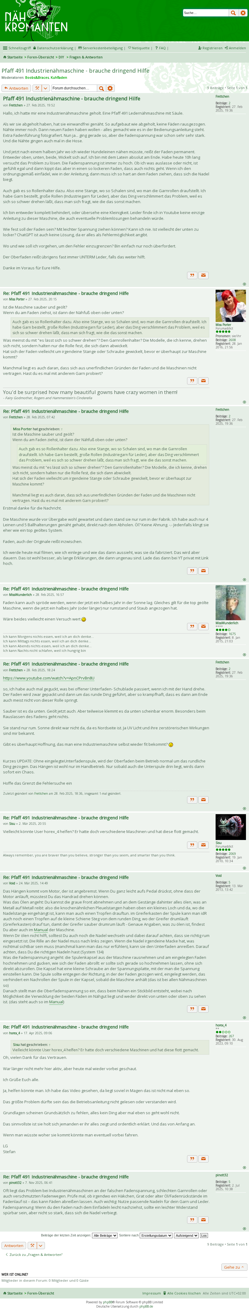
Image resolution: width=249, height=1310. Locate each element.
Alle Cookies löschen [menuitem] (184, 1293)
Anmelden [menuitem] (237, 48)
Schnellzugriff (20, 48)
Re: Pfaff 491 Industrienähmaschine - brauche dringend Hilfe (66, 293)
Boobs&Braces (37, 77)
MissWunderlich (227, 623)
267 (231, 1036)
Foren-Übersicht (40, 57)
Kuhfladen (59, 77)
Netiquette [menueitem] (141, 48)
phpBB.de (146, 1306)
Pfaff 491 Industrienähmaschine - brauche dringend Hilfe (75, 70)
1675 (232, 634)
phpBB (107, 1302)
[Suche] (234, 12)
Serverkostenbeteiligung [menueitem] (103, 48)
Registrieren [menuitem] (213, 48)
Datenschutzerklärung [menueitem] (55, 48)
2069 (232, 854)
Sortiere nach (129, 1235)
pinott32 (222, 1175)
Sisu (219, 843)
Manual (41, 929)
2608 (232, 340)
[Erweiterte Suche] (243, 12)
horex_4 (221, 1025)
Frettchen (222, 96)
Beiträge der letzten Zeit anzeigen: (66, 1235)
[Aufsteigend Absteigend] (186, 1235)
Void (219, 875)
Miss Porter (223, 325)
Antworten (18, 88)
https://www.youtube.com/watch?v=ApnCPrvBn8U (48, 678)
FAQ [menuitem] (162, 48)
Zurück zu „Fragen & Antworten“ (36, 1254)
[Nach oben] (244, 283)
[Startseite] (37, 2)
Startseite (15, 57)
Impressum (151, 1293)
